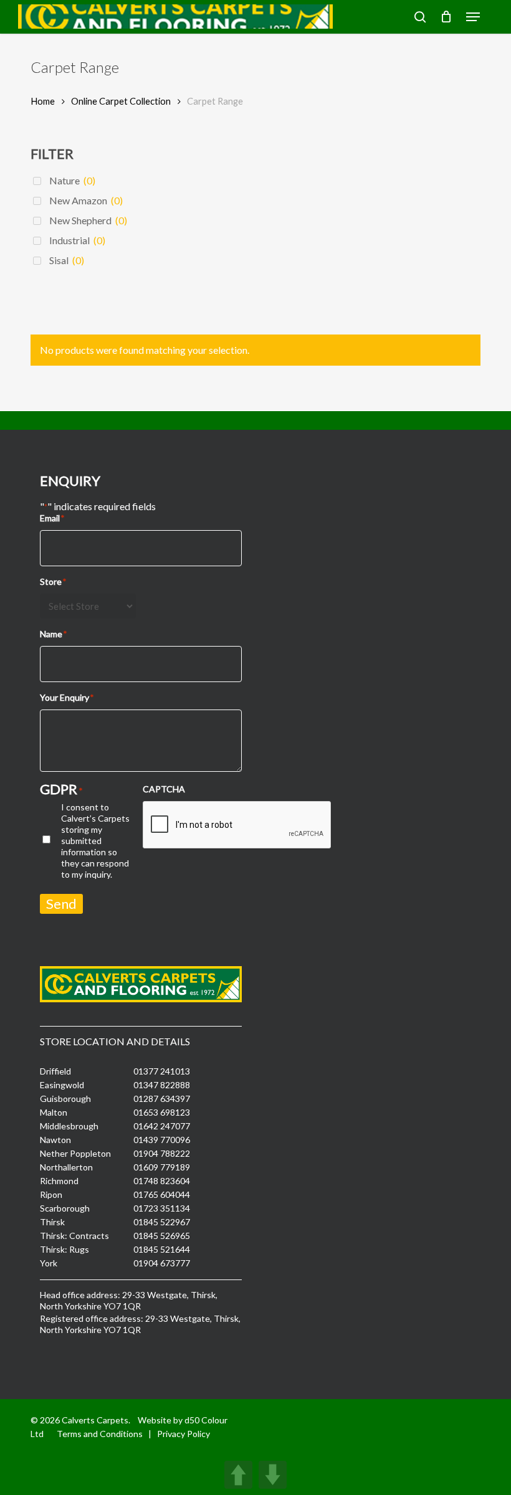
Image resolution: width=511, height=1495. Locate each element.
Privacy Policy (183, 1433)
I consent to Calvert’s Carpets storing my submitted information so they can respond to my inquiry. (95, 841)
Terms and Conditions (100, 1433)
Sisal (66, 260)
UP (238, 1475)
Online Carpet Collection (121, 101)
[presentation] (237, 825)
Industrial (77, 240)
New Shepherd (88, 220)
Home (43, 101)
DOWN (273, 1475)
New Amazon (86, 200)
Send (61, 903)
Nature (72, 180)
